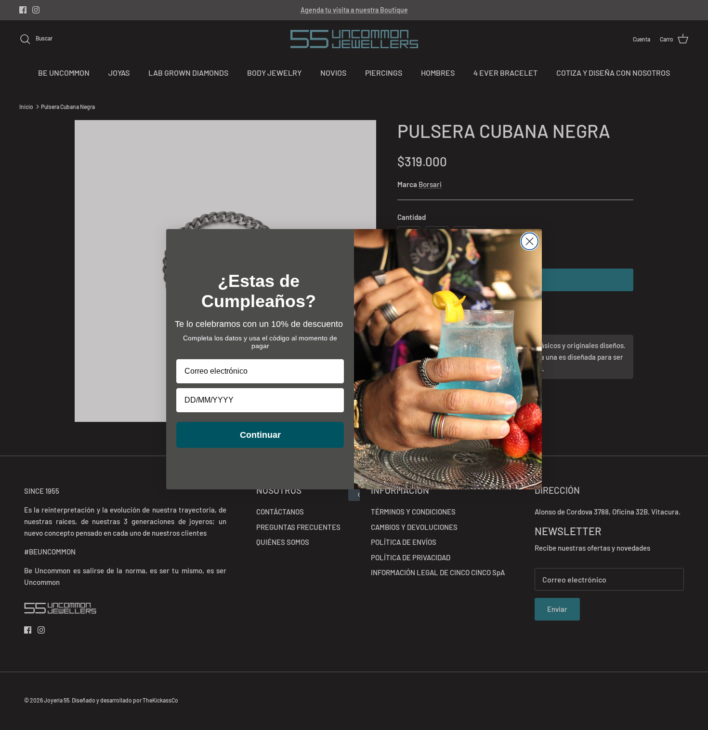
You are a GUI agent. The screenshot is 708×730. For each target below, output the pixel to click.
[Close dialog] (529, 241)
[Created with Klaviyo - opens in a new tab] (354, 495)
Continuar (260, 435)
